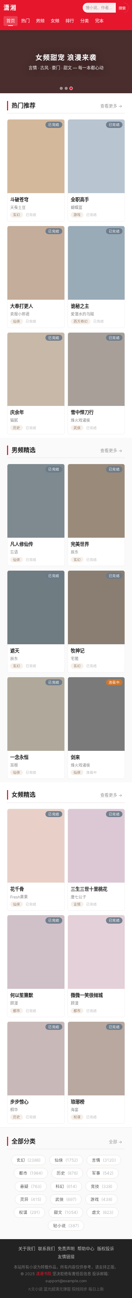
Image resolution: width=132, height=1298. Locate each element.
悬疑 (31, 1186)
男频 (40, 20)
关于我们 (26, 1248)
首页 (10, 20)
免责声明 (66, 1248)
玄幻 (28, 1160)
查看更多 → (111, 106)
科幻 (66, 1186)
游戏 (101, 1199)
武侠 (65, 1199)
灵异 (30, 1199)
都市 (31, 1173)
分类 (84, 20)
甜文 (66, 1212)
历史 (67, 1173)
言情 (104, 1160)
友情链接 (66, 1256)
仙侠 (66, 1160)
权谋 (29, 1212)
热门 (25, 20)
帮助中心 (85, 1248)
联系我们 (46, 1248)
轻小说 (66, 1225)
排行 (69, 20)
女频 (55, 20)
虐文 (102, 1212)
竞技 (101, 1186)
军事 (102, 1173)
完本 (99, 20)
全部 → (115, 1141)
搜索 (122, 8)
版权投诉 (105, 1248)
